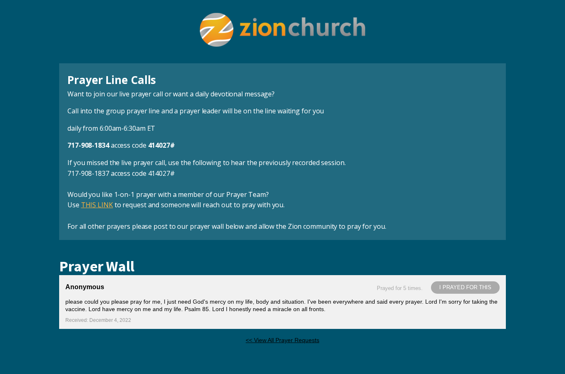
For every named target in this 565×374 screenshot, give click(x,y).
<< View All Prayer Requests (282, 340)
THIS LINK (97, 204)
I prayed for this (465, 287)
